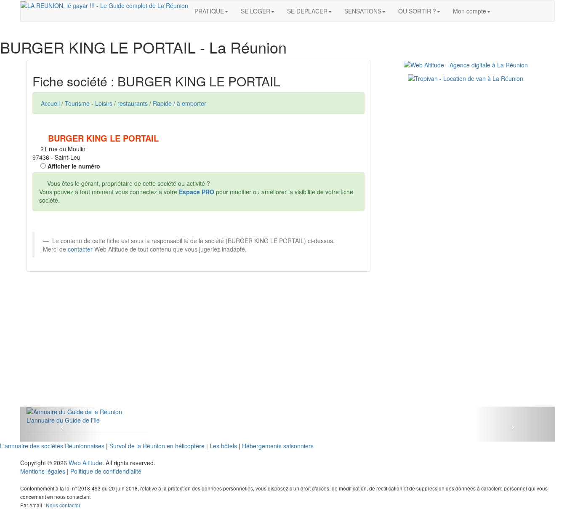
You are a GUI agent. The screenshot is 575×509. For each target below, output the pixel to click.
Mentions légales (42, 471)
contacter (80, 249)
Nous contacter (63, 505)
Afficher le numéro (73, 166)
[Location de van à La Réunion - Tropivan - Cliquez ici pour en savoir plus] (465, 77)
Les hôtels (223, 446)
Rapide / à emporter (179, 103)
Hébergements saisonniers (278, 446)
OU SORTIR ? (417, 11)
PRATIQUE (209, 11)
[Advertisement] (198, 348)
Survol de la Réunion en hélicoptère (157, 446)
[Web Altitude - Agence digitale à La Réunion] (466, 64)
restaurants (132, 103)
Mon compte (469, 11)
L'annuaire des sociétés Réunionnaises (52, 446)
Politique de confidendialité (105, 471)
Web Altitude (85, 462)
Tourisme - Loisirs (88, 103)
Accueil (50, 103)
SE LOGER (255, 11)
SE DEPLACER (307, 11)
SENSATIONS (362, 11)
